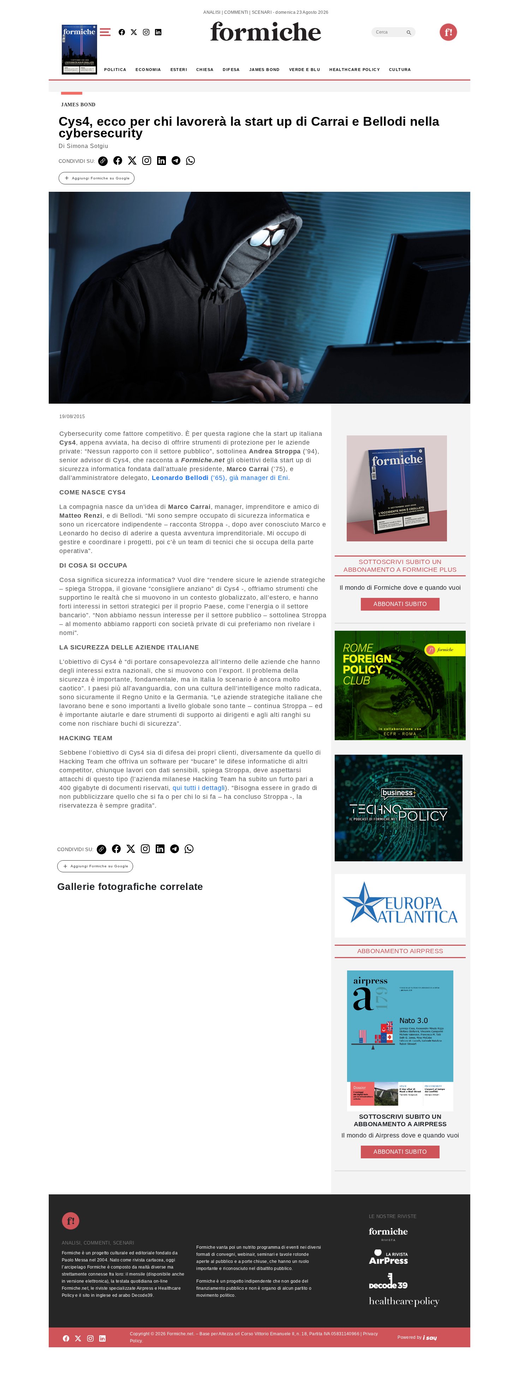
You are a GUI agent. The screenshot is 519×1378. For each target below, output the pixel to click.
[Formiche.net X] (134, 32)
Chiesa (205, 69)
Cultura (400, 69)
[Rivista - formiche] (407, 1234)
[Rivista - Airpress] (407, 1256)
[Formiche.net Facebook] (122, 32)
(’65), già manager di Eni (220, 477)
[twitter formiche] (78, 1338)
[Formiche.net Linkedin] (158, 32)
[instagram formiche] (90, 1338)
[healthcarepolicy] (407, 1302)
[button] (106, 50)
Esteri (179, 69)
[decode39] (407, 1280)
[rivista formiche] (400, 1040)
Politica (115, 69)
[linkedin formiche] (102, 1338)
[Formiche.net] (448, 32)
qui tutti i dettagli (199, 787)
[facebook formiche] (66, 1338)
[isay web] (430, 1337)
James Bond (264, 69)
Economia (148, 69)
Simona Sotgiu (87, 146)
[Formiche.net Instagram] (146, 32)
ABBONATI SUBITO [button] (400, 604)
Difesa (231, 69)
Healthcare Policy (354, 69)
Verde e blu (304, 69)
